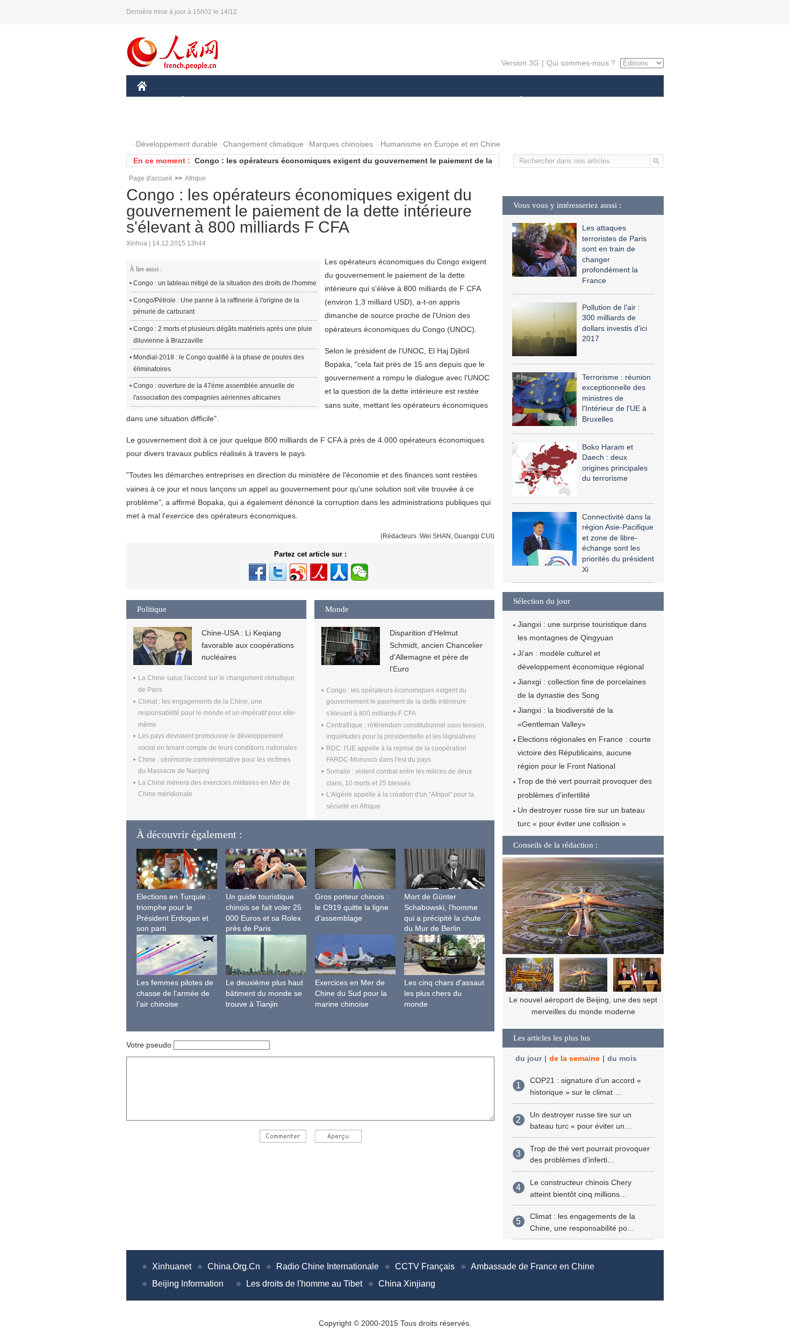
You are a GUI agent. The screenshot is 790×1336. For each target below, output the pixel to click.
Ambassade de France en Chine (532, 1266)
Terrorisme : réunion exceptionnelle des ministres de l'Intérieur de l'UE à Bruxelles (616, 398)
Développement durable (177, 144)
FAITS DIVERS (456, 101)
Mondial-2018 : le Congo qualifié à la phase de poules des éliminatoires (218, 363)
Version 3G (520, 63)
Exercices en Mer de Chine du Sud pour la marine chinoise (351, 993)
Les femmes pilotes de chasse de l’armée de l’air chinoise (175, 993)
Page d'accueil (150, 178)
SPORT (558, 101)
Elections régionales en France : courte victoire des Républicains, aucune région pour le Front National (584, 752)
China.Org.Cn (233, 1266)
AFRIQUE (299, 101)
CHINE (155, 101)
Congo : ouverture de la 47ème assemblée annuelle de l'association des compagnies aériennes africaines (214, 391)
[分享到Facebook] (257, 572)
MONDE (253, 101)
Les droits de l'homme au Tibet (304, 1283)
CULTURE (396, 101)
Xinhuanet (171, 1266)
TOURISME (605, 101)
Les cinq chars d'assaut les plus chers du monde (444, 993)
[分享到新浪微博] (298, 572)
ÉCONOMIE (203, 101)
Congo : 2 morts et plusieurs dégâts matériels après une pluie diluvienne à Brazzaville (222, 334)
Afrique (195, 178)
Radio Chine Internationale (327, 1266)
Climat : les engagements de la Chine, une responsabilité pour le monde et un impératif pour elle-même (217, 713)
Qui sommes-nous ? (581, 63)
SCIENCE (347, 101)
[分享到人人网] (339, 572)
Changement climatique (263, 144)
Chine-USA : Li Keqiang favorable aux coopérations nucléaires (248, 645)
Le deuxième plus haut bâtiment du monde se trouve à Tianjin (264, 993)
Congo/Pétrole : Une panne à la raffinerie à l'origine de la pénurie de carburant (216, 306)
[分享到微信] (359, 572)
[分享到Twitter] (277, 572)
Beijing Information (188, 1283)
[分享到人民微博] (318, 572)
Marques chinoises (341, 144)
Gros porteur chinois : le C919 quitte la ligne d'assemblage (352, 907)
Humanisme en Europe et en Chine (440, 144)
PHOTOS (159, 122)
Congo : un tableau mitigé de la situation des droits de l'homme (225, 283)
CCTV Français (425, 1266)
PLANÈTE (515, 101)
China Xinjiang (406, 1283)
